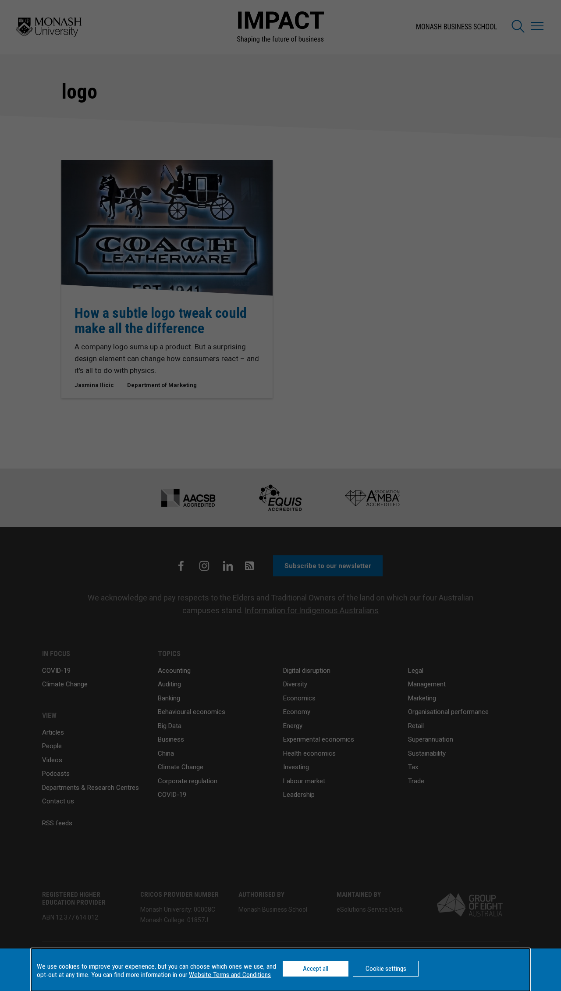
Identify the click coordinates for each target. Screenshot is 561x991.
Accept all (315, 969)
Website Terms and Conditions (230, 975)
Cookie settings (386, 969)
